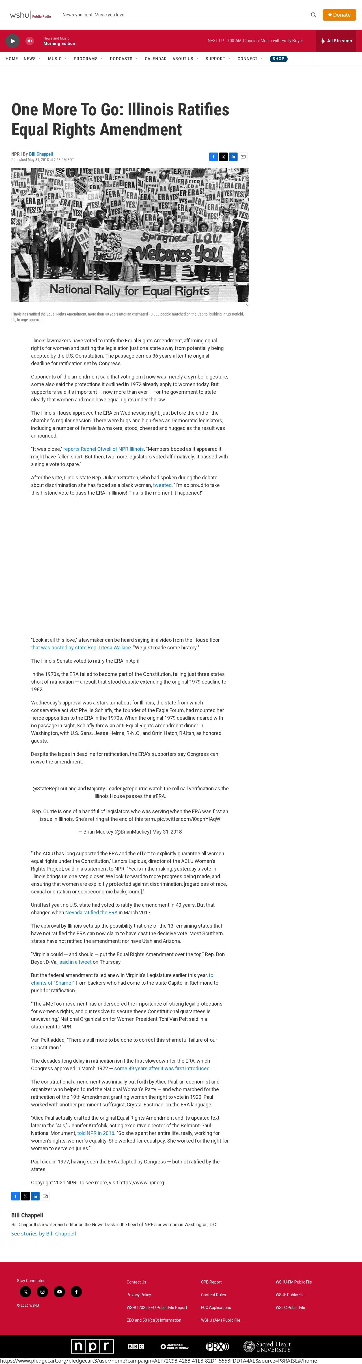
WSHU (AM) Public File (220, 1320)
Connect (248, 58)
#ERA (158, 796)
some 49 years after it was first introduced (162, 1068)
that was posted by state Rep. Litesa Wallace (81, 648)
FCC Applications (216, 1308)
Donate (342, 15)
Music (55, 58)
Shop (279, 58)
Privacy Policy (139, 1295)
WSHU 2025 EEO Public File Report (157, 1308)
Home (12, 58)
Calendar (156, 58)
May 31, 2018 (167, 832)
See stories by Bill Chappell (43, 1233)
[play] (12, 41)
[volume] (30, 41)
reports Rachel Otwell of (90, 449)
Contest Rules (213, 1295)
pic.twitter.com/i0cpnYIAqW (188, 819)
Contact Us (136, 1282)
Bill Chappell (41, 154)
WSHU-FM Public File (294, 1282)
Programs (86, 58)
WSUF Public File (290, 1295)
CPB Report (211, 1282)
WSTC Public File (290, 1308)
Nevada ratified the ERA (91, 912)
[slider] (39, 41)
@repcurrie (135, 788)
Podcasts (121, 58)
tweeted (162, 485)
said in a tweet (75, 962)
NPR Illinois (131, 449)
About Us (183, 58)
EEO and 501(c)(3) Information (154, 1320)
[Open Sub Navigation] (40, 58)
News (30, 58)
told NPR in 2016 (95, 1133)
